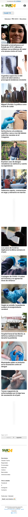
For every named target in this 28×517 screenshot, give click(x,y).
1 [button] (13, 437)
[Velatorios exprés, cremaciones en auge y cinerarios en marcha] (14, 179)
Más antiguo (23, 19)
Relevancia (7, 19)
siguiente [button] (18, 437)
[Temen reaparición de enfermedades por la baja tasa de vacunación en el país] (14, 380)
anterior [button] (9, 437)
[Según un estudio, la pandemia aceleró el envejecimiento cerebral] (14, 294)
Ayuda (22, 509)
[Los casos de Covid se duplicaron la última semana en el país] (14, 236)
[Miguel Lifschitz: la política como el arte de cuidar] (14, 93)
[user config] (24, 5)
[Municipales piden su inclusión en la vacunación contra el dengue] (14, 351)
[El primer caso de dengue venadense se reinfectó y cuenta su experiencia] (14, 150)
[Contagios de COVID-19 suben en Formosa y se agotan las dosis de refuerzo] (14, 265)
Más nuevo (15, 19)
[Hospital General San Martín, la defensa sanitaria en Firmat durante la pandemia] (14, 322)
